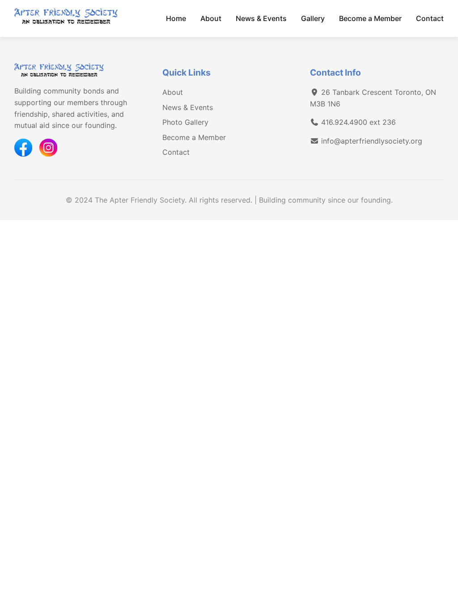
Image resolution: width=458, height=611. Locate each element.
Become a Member (370, 18)
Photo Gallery (185, 122)
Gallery (313, 18)
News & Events (261, 18)
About (210, 18)
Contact (430, 18)
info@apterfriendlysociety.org (371, 140)
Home (176, 18)
